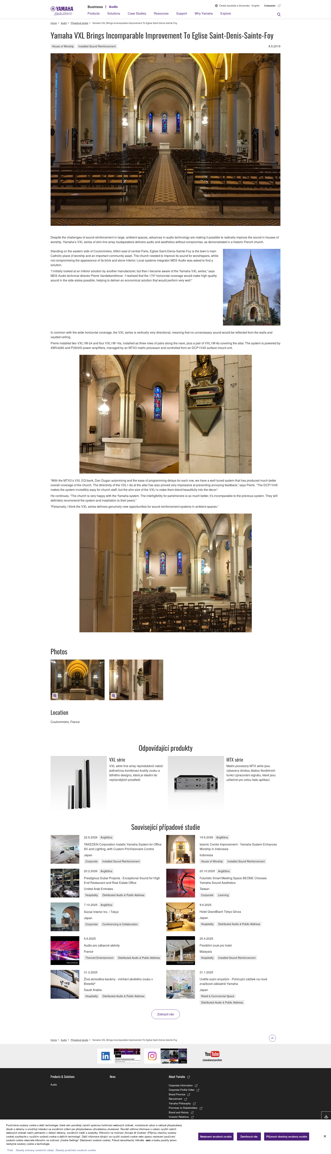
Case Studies (137, 13)
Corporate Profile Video (181, 1089)
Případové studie (79, 23)
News (113, 1076)
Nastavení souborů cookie (216, 1136)
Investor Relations (179, 1117)
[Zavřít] (325, 1136)
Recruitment (175, 1099)
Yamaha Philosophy (180, 1103)
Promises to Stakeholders (183, 1108)
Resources (161, 13)
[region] (165, 1136)
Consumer (270, 5)
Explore (225, 13)
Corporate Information (181, 1085)
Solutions (113, 13)
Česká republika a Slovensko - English (239, 5)
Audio (113, 6)
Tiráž (10, 1150)
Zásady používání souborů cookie (76, 1150)
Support (181, 13)
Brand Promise (177, 1094)
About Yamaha (177, 1076)
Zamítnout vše (249, 1136)
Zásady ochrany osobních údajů (35, 1150)
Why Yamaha (204, 13)
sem (148, 1140)
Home (54, 23)
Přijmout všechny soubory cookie (286, 1136)
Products (94, 13)
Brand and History (179, 1112)
